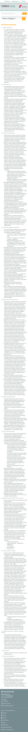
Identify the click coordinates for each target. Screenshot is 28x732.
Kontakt (4, 717)
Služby (4, 722)
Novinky (4, 715)
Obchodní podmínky (6, 727)
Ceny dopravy (5, 720)
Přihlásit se (7, 1)
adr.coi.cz (12, 548)
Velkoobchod (5, 725)
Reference (4, 713)
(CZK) (24, 1)
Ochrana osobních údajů (7, 729)
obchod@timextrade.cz (8, 705)
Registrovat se (16, 1)
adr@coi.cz (12, 547)
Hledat (24, 13)
